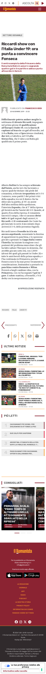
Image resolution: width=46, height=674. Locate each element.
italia (14, 310)
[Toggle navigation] (39, 9)
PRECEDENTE (11, 325)
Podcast (23, 598)
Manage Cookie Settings (23, 613)
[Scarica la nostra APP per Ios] (14, 575)
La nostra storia (23, 602)
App (23, 591)
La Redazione (23, 584)
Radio (23, 595)
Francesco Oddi (33, 108)
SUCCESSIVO (35, 325)
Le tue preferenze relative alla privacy (25, 666)
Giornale (23, 588)
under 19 (23, 310)
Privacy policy (23, 606)
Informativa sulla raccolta (15, 671)
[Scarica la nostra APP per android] (31, 575)
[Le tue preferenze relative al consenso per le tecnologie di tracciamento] (41, 669)
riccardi (5, 310)
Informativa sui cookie (23, 609)
